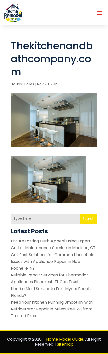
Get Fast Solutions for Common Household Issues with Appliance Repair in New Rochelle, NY (52, 261)
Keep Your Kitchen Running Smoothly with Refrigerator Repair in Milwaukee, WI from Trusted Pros (52, 309)
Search (88, 218)
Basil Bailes (25, 84)
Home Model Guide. (65, 339)
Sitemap (65, 344)
